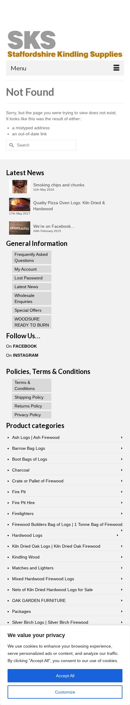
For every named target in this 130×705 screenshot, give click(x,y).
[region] (65, 665)
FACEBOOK (25, 346)
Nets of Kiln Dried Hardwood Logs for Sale (52, 589)
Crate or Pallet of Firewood (37, 480)
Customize (65, 692)
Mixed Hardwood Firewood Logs (43, 578)
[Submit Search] (34, 15)
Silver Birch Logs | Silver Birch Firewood (50, 622)
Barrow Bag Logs (28, 448)
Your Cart (28, 5)
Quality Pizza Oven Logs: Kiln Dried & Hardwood (69, 205)
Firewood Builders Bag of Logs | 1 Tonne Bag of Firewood (67, 524)
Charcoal (20, 470)
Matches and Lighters (33, 567)
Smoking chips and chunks (58, 184)
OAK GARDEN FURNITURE (39, 600)
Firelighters (23, 513)
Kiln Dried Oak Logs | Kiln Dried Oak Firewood (56, 546)
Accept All (65, 675)
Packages (21, 611)
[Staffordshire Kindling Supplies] (65, 44)
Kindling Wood (26, 557)
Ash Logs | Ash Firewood (36, 437)
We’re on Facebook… (54, 226)
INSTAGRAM (25, 355)
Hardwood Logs (27, 535)
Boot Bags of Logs (29, 459)
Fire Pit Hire (23, 502)
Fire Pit (19, 491)
